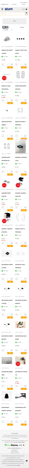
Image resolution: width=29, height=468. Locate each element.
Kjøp (10, 67)
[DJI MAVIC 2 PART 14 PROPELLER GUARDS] (20, 217)
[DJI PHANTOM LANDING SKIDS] (7, 360)
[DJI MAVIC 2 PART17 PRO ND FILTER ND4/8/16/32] (20, 38)
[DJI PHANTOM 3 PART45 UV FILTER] (7, 253)
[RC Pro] (9, 9)
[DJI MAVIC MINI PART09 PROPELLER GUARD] (20, 75)
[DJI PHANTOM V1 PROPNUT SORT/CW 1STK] (7, 396)
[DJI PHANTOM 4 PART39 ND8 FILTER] (7, 325)
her (19, 465)
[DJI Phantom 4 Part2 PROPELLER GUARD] (20, 253)
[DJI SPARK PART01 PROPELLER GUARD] (7, 146)
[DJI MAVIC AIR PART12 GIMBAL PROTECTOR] (7, 110)
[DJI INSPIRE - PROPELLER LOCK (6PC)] (20, 146)
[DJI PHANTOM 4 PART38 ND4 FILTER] (20, 289)
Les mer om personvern (19, 442)
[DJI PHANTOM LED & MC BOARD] (20, 324)
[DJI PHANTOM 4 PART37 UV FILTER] (7, 289)
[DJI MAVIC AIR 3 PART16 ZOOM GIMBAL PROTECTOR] (7, 39)
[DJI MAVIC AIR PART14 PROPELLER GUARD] (20, 110)
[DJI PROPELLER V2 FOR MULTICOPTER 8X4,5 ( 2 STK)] (20, 396)
